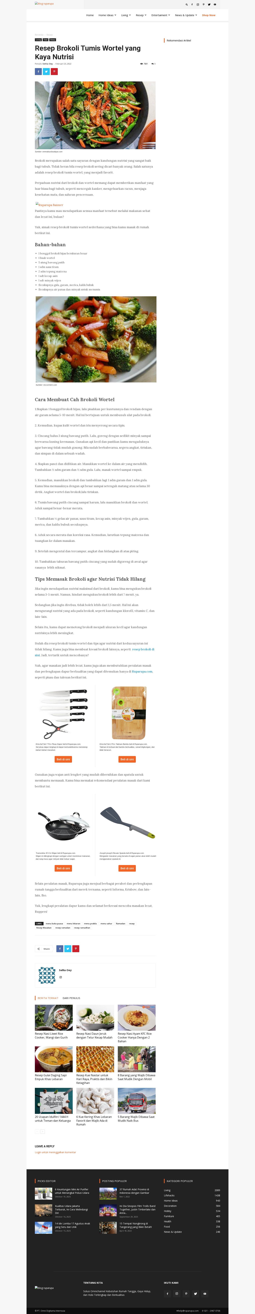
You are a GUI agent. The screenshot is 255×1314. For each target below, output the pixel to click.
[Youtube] (215, 4)
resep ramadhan (82, 927)
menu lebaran (73, 923)
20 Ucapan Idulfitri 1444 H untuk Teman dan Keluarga (53, 1119)
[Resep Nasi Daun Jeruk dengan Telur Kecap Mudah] (95, 1018)
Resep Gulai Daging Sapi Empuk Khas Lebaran (51, 1077)
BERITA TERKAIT (48, 998)
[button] (186, 4)
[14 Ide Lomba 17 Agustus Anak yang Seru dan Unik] (43, 1228)
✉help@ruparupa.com (187, 1310)
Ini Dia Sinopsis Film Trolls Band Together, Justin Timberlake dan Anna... (137, 1209)
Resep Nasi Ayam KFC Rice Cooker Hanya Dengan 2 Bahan (135, 1037)
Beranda (39, 34)
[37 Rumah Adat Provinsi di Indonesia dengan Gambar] (108, 1194)
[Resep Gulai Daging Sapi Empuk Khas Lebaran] (54, 1059)
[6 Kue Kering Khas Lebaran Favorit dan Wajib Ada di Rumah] (95, 1101)
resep (132, 923)
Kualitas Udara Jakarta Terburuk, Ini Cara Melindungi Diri (71, 1209)
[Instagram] (197, 4)
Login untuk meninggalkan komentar (55, 1152)
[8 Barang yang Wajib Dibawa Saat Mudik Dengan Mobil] (137, 1059)
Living (124, 15)
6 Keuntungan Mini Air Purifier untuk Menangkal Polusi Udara (72, 1191)
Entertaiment (159, 15)
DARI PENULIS (71, 998)
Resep (52, 39)
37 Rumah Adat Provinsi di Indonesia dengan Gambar (134, 1191)
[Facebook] (192, 4)
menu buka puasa (54, 923)
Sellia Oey (47, 63)
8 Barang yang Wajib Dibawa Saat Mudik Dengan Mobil (136, 1077)
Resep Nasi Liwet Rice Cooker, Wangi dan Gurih (51, 1035)
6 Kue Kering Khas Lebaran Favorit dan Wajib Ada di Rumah (94, 1120)
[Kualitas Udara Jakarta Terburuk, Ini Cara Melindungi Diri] (43, 1210)
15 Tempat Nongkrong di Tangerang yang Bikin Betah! (136, 1225)
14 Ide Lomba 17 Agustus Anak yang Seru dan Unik (72, 1225)
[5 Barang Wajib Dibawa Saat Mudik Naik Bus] (137, 1101)
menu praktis (90, 923)
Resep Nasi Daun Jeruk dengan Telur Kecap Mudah (94, 1035)
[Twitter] (209, 4)
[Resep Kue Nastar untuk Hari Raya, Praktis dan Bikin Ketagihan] (95, 1059)
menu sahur (106, 923)
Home (90, 15)
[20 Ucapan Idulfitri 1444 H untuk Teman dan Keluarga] (54, 1101)
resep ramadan (62, 927)
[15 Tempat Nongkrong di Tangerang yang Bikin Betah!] (108, 1228)
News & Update (184, 15)
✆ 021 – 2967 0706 (211, 1310)
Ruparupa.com (142, 671)
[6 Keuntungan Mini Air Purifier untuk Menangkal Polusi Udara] (43, 1194)
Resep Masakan (44, 927)
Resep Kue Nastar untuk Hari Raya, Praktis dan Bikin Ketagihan (94, 1079)
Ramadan (120, 923)
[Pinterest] (203, 4)
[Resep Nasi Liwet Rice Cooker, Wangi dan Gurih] (54, 1018)
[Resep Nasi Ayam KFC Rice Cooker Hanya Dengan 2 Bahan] (137, 1018)
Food (45, 39)
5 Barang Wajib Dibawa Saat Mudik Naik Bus (136, 1119)
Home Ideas (106, 15)
